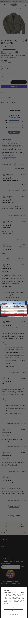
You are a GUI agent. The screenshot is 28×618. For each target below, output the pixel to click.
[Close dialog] (27, 301)
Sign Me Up (14, 314)
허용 (13, 607)
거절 (13, 610)
